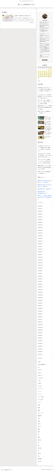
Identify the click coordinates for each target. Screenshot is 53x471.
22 (48, 74)
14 (46, 72)
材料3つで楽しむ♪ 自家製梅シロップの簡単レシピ (44, 112)
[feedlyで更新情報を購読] (45, 60)
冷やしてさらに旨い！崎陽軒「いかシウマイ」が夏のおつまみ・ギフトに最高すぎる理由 (45, 102)
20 (44, 74)
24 (38, 76)
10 (38, 72)
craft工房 (45, 20)
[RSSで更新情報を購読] (46, 60)
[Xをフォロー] (42, 60)
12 (42, 72)
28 (46, 76)
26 (42, 76)
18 (40, 74)
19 (42, 74)
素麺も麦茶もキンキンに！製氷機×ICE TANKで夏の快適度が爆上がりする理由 (45, 107)
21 (46, 74)
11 (40, 72)
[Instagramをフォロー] (44, 60)
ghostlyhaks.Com (41, 193)
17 (38, 74)
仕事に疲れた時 (41, 188)
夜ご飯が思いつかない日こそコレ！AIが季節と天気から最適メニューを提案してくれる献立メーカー (45, 90)
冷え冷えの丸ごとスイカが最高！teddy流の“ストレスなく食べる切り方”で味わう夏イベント (45, 96)
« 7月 (39, 80)
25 (40, 76)
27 (44, 76)
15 (48, 72)
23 (50, 74)
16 (50, 72)
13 (44, 72)
